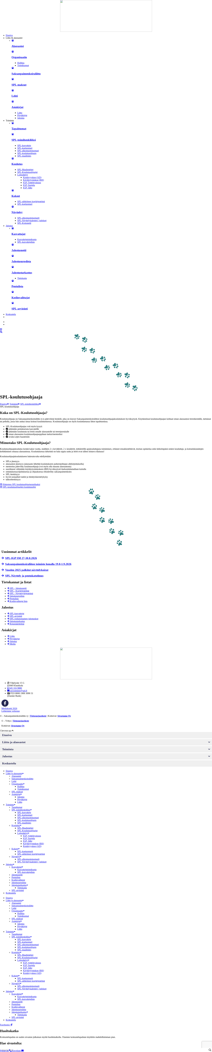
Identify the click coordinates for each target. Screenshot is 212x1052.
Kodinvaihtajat (21, 297)
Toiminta (14, 404)
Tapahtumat (19, 128)
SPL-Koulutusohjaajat (27, 172)
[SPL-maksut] (13, 79)
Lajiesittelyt (22, 175)
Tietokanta (22, 278)
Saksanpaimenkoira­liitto (22, 778)
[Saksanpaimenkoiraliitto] (13, 68)
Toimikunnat (23, 65)
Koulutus (17, 163)
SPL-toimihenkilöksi (24, 139)
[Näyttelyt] (13, 206)
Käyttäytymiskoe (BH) (33, 180)
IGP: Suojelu (29, 185)
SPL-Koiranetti (24, 223)
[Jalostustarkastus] (13, 267)
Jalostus (20, 118)
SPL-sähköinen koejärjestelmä (31, 201)
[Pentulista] (13, 281)
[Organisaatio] (13, 51)
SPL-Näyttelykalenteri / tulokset (31, 220)
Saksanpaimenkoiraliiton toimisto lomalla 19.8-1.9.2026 (38, 564)
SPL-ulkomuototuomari (28, 150)
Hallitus (20, 63)
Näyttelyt (17, 212)
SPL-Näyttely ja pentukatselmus (24, 575)
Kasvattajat (18, 233)
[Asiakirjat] (13, 101)
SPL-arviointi (20, 308)
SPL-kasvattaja (24, 145)
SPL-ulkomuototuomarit (28, 218)
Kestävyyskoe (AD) (32, 177)
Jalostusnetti (19, 250)
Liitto (19, 113)
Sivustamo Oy (64, 716)
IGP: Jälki (27, 188)
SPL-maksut (19, 84)
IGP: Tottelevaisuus (32, 182)
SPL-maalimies (24, 156)
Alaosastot (18, 46)
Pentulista (17, 286)
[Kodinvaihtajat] (13, 292)
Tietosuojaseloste (38, 716)
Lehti (15, 95)
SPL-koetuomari (24, 148)
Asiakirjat (17, 107)
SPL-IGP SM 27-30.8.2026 (21, 558)
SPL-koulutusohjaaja (26, 153)
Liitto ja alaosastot (14, 773)
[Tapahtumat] (13, 123)
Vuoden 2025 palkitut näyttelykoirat (26, 569)
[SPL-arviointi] (13, 303)
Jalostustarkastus (22, 272)
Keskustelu (11, 893)
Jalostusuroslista (21, 261)
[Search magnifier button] (210, 1050)
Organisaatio (19, 57)
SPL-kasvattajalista (26, 242)
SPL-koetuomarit (25, 851)
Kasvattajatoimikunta (26, 239)
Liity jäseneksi (15, 317)
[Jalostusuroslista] (13, 256)
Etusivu (3, 404)
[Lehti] (13, 90)
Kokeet (16, 196)
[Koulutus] (13, 158)
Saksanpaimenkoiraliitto (26, 73)
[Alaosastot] (13, 40)
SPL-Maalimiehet (25, 169)
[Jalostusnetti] (13, 244)
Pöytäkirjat (22, 115)
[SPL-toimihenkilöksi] (13, 134)
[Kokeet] (13, 190)
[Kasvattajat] (13, 228)
